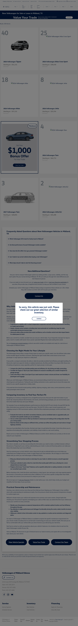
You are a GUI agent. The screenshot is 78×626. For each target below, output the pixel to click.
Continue (39, 318)
